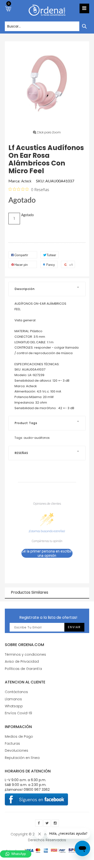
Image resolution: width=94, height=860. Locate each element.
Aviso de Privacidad (22, 661)
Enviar (74, 627)
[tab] (46, 289)
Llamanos (13, 699)
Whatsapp (14, 706)
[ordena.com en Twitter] (47, 823)
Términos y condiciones (25, 654)
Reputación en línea (22, 757)
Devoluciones (16, 750)
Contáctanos (16, 691)
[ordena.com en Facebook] (38, 823)
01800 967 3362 (37, 789)
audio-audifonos (37, 438)
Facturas (12, 743)
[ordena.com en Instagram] (55, 823)
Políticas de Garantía (23, 668)
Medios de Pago (19, 736)
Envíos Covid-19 (18, 713)
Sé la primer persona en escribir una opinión (47, 553)
